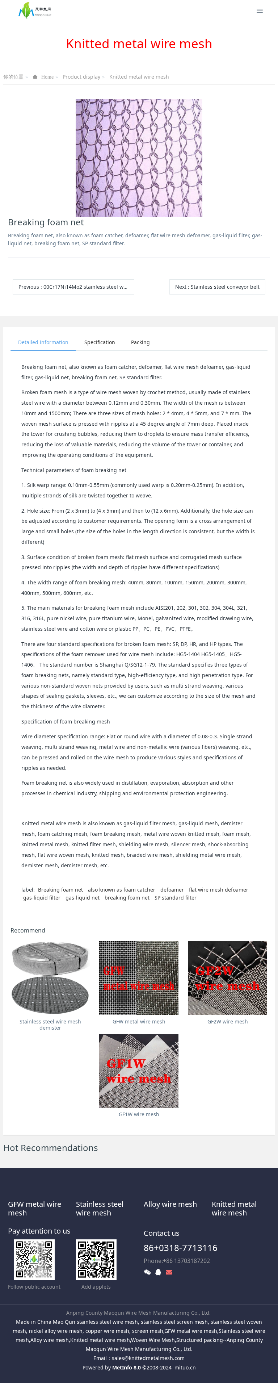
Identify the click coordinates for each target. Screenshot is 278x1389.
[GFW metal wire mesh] (138, 978)
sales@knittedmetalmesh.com (148, 1358)
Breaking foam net (60, 889)
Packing (140, 342)
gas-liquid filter (41, 897)
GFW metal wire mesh (34, 1208)
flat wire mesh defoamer (218, 889)
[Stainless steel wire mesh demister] (50, 978)
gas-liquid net (83, 897)
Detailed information (43, 342)
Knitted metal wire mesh (139, 76)
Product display (81, 76)
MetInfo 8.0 (126, 1367)
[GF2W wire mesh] (227, 978)
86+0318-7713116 (181, 1248)
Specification (99, 342)
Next (217, 286)
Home (47, 76)
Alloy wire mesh (170, 1204)
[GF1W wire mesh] (138, 1071)
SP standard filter (176, 897)
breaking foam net (127, 897)
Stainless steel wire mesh (99, 1208)
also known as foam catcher (121, 889)
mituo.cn (185, 1367)
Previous (76, 286)
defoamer (172, 889)
